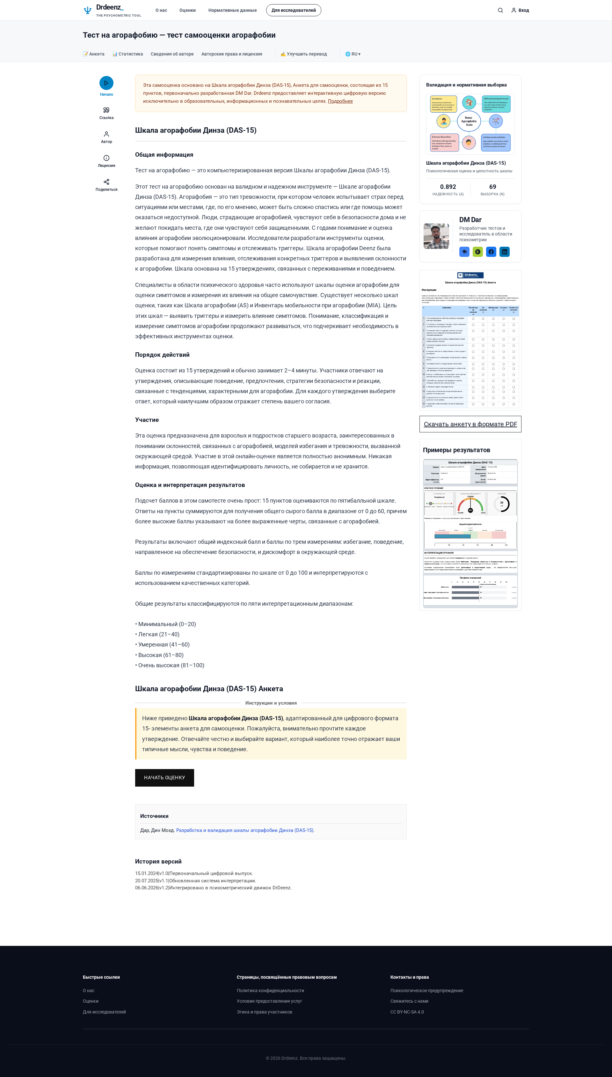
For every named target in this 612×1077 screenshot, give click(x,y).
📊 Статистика (127, 53)
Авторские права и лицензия (231, 53)
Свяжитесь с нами (409, 1001)
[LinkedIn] (504, 252)
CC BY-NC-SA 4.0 (407, 1012)
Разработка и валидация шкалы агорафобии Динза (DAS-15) (244, 830)
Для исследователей (294, 10)
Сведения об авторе (172, 53)
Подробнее (340, 101)
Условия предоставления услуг (269, 1001)
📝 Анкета (94, 53)
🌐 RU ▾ (353, 53)
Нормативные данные (232, 10)
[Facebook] (491, 252)
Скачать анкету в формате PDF (470, 424)
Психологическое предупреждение (426, 990)
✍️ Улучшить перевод (303, 53)
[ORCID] (478, 252)
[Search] (500, 10)
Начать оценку (164, 778)
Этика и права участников (264, 1012)
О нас (161, 10)
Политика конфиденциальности (270, 990)
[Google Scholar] (464, 252)
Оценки (187, 10)
